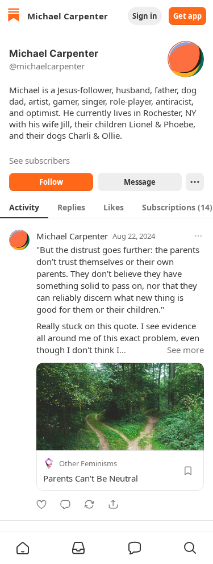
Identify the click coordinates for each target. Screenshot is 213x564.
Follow (51, 182)
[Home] (13, 16)
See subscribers (39, 160)
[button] (23, 548)
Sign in (144, 16)
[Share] (113, 504)
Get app (187, 16)
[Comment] (65, 504)
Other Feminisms (88, 463)
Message (139, 182)
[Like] (41, 504)
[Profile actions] (195, 182)
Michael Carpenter (72, 236)
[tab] (24, 207)
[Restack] (89, 504)
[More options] (198, 236)
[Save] (188, 471)
